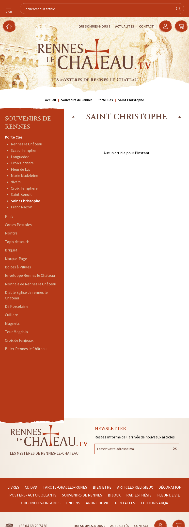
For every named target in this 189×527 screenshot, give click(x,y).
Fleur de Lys (20, 169)
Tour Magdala (16, 331)
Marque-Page (16, 258)
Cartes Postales (18, 224)
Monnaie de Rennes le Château (30, 283)
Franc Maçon (21, 206)
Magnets (12, 323)
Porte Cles (13, 137)
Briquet (11, 250)
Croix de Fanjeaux (19, 340)
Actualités (124, 26)
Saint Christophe (25, 200)
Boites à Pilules (18, 266)
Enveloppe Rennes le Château (30, 275)
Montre (11, 233)
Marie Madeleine (24, 175)
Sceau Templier (24, 150)
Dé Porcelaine (16, 306)
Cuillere (11, 314)
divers (16, 181)
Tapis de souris (17, 241)
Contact (146, 26)
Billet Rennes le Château (26, 348)
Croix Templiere (24, 188)
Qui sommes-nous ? (94, 26)
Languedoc (20, 156)
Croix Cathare (22, 162)
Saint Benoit (21, 194)
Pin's (9, 216)
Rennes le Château (26, 143)
